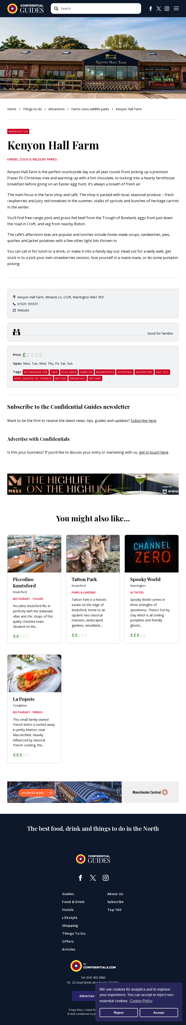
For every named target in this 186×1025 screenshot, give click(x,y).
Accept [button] (158, 1012)
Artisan (95, 378)
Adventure (144, 372)
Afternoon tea (35, 372)
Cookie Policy (92, 1009)
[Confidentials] (93, 966)
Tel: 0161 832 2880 (93, 977)
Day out (162, 372)
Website (23, 310)
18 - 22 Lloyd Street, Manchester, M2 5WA (93, 982)
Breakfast (78, 378)
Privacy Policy (76, 1009)
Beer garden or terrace (33, 378)
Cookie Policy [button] (141, 1001)
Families (86, 372)
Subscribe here (143, 420)
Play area (68, 372)
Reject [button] (119, 1012)
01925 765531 (27, 304)
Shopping (124, 372)
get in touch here (153, 452)
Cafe (54, 372)
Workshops (105, 372)
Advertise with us (93, 996)
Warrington (18, 131)
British (60, 378)
